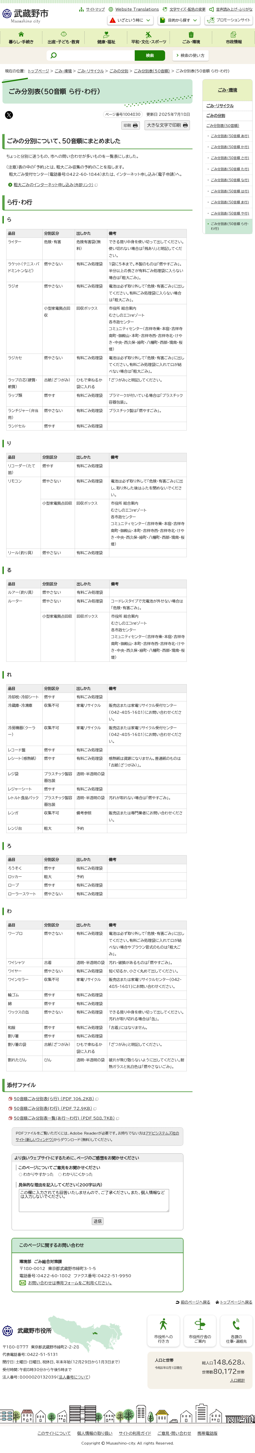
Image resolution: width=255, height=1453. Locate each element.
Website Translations (137, 9)
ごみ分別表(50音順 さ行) (230, 158)
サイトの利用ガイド (135, 1433)
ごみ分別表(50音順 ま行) (230, 202)
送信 (98, 1221)
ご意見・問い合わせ (174, 1433)
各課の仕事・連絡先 (236, 1339)
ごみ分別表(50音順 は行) (230, 191)
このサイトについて (54, 1433)
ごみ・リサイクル (90, 71)
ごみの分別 (119, 71)
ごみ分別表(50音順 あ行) (230, 136)
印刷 (127, 125)
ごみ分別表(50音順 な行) (230, 180)
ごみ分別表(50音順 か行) (230, 147)
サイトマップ (95, 9)
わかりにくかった (78, 1174)
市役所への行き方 (163, 1339)
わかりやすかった (38, 1174)
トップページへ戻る (236, 1302)
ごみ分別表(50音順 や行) (230, 213)
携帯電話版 (207, 1433)
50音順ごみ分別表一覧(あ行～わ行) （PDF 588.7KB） (64, 1118)
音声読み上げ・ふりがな (234, 9)
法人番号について (74, 1377)
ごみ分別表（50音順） (152, 71)
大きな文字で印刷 (164, 125)
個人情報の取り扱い (95, 1433)
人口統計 (237, 1380)
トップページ (38, 71)
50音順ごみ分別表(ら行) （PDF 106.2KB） (54, 1099)
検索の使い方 (192, 56)
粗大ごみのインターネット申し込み (53, 185)
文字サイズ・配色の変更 (187, 9)
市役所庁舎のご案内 (200, 1339)
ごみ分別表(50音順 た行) (230, 169)
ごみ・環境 (63, 71)
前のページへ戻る (195, 1302)
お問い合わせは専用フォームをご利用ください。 (70, 1283)
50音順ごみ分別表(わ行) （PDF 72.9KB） (53, 1108)
